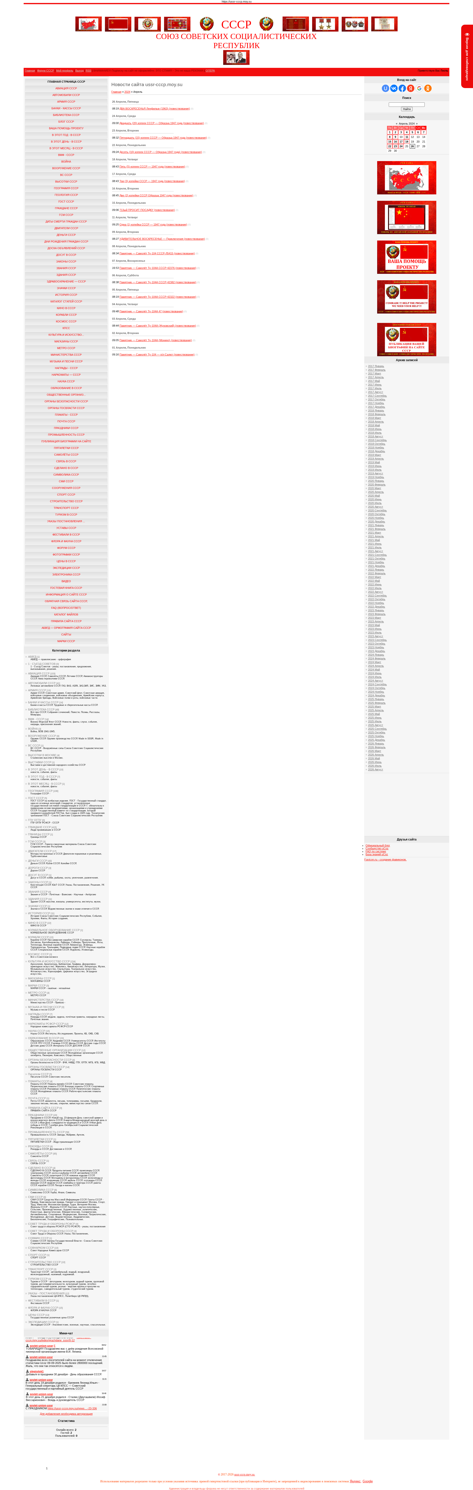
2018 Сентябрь (377, 440)
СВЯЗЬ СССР (37, 1160)
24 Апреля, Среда (124, 115)
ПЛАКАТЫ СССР (38, 1081)
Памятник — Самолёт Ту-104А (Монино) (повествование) (155, 340)
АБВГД (32, 656)
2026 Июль (375, 765)
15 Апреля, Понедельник (129, 202)
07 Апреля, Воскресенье (128, 260)
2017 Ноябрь (376, 403)
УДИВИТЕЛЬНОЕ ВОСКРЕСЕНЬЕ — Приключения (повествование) (162, 238)
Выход (79, 70)
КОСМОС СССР (38, 954)
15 (389, 141)
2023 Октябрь (376, 643)
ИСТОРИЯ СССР (39, 913)
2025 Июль (375, 721)
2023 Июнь (375, 628)
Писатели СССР (38, 1074)
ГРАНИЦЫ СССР (39, 834)
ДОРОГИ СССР (38, 867)
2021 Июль (375, 547)
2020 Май (374, 495)
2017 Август (375, 392)
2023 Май (374, 625)
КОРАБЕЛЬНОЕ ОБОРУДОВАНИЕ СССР (54, 930)
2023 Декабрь (376, 651)
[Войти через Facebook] (402, 88)
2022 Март (374, 577)
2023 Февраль (377, 614)
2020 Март (374, 488)
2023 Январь (376, 610)
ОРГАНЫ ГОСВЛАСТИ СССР (46, 1066)
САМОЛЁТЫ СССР (40, 1153)
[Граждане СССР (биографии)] (236, 63)
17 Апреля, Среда (124, 173)
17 (401, 141)
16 (395, 141)
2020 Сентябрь (377, 510)
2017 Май (374, 380)
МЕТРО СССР (37, 992)
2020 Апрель (376, 491)
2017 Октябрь (376, 399)
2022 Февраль (377, 573)
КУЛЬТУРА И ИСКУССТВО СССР (49, 961)
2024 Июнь (375, 673)
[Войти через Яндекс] (410, 88)
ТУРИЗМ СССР (38, 1278)
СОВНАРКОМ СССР (41, 1247)
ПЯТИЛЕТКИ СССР (40, 1139)
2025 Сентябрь (377, 728)
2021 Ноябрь (376, 562)
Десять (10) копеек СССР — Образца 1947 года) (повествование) (160, 151)
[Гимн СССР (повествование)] (296, 30)
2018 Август (375, 436)
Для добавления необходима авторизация (66, 1413)
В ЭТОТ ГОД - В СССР (42, 776)
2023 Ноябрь (376, 647)
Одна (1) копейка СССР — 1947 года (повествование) (153, 224)
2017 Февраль (377, 369)
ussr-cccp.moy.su (244, 1474)
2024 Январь (376, 654)
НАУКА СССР (36, 1030)
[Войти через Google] (419, 88)
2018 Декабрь (376, 451)
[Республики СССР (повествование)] (177, 23)
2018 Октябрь (376, 443)
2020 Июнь (375, 499)
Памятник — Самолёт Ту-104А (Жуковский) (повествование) (157, 325)
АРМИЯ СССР (37, 690)
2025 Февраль (377, 702)
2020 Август (375, 506)
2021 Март (374, 532)
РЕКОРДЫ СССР (38, 1146)
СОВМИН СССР (38, 1238)
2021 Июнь (375, 543)
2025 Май (374, 713)
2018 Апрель (376, 421)
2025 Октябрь (376, 732)
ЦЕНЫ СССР (36, 1314)
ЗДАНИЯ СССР (38, 898)
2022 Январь (376, 569)
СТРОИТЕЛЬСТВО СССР (44, 1262)
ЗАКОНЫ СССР (38, 882)
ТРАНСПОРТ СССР (40, 1269)
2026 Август (375, 769)
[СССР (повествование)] (88, 30)
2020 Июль (375, 503)
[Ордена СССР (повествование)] (355, 23)
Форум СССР (45, 70)
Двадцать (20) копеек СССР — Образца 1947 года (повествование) (161, 123)
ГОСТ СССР (36, 798)
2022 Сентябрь (377, 595)
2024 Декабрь (376, 695)
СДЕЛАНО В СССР (40, 1167)
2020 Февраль (377, 484)
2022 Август (375, 591)
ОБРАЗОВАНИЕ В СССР (43, 1038)
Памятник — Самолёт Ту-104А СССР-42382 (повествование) (157, 282)
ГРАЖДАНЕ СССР (39, 827)
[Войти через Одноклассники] (428, 88)
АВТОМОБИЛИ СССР (41, 683)
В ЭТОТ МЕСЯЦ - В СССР (44, 783)
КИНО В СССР (37, 922)
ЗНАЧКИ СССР (37, 906)
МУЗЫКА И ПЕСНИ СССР (44, 1007)
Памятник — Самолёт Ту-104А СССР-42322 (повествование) (157, 296)
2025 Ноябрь (376, 736)
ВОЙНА (33, 728)
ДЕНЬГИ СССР (37, 860)
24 (401, 146)
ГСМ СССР (35, 841)
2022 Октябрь (376, 599)
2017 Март (374, 373)
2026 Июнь (375, 762)
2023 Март (374, 617)
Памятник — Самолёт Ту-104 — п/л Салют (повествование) (157, 354)
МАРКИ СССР (37, 985)
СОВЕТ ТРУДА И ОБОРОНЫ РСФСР (51, 1223)
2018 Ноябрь (376, 447)
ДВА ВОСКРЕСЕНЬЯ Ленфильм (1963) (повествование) (154, 108)
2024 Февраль (377, 658)
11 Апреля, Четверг (125, 217)
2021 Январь (376, 525)
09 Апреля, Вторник (125, 231)
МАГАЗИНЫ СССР (39, 978)
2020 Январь (376, 480)
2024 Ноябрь (376, 691)
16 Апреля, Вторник (125, 188)
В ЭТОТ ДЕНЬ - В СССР (43, 769)
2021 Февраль (377, 528)
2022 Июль (375, 588)
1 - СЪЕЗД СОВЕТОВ (41, 663)
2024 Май (374, 669)
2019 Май (374, 462)
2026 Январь (376, 743)
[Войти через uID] (385, 88)
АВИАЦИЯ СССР (39, 673)
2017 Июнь (375, 384)
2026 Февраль (377, 747)
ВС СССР (34, 745)
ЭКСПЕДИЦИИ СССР (41, 1322)
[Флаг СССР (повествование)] (118, 23)
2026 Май (374, 758)
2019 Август (375, 473)
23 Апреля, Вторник (125, 130)
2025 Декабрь (376, 739)
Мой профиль (64, 70)
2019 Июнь (375, 466)
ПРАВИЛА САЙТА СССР (43, 1107)
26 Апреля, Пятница (125, 101)
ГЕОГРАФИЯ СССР (40, 790)
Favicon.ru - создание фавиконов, (385, 859)
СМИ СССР (35, 1196)
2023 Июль (375, 632)
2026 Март (374, 750)
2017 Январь (376, 366)
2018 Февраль (377, 414)
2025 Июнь (375, 717)
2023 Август (375, 636)
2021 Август (375, 551)
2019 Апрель (376, 458)
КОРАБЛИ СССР (38, 937)
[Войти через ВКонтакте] (394, 88)
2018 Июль (375, 432)
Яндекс (355, 1481)
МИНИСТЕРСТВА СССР (43, 999)
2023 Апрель (376, 621)
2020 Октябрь (376, 514)
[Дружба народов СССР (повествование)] (148, 23)
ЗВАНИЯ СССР (38, 891)
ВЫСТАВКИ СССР (39, 762)
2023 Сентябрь (377, 639)
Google (368, 1481)
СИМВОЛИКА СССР (40, 1189)
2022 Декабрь (376, 606)
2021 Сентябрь (377, 554)
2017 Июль (375, 388)
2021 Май (374, 540)
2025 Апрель (376, 710)
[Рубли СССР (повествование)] (384, 30)
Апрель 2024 (407, 123)
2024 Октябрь (376, 688)
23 (395, 146)
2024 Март (374, 662)
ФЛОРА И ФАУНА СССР (43, 1307)
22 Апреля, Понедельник (129, 145)
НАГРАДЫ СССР (38, 1014)
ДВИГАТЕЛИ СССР (40, 851)
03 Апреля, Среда (124, 318)
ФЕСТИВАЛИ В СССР (41, 1300)
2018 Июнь (375, 429)
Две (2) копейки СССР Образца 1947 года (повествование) (156, 195)
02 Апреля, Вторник (125, 333)
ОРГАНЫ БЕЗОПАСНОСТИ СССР (49, 1059)
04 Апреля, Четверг (125, 304)
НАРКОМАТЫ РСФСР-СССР (46, 1023)
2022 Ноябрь (376, 602)
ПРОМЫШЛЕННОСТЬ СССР (46, 1132)
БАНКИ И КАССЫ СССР (43, 702)
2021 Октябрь (376, 558)
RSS (88, 70)
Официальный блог (378, 845)
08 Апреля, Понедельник (129, 246)
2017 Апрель (376, 377)
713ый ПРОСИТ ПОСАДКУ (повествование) (147, 209)
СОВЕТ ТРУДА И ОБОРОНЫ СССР (50, 1230)
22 (389, 146)
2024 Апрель (376, 665)
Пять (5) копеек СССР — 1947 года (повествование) (152, 166)
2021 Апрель (376, 536)
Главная (30, 70)
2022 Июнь (375, 584)
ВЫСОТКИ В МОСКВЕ (42, 755)
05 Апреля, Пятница (125, 289)
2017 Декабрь (376, 406)
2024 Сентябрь (377, 684)
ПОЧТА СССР (37, 1098)
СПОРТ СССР (37, 1254)
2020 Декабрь (376, 521)
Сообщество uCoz (377, 848)
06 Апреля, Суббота (125, 275)
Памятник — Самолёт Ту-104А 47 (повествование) (151, 311)
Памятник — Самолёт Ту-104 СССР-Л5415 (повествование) (157, 253)
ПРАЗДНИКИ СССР (40, 1115)
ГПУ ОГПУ (34, 820)
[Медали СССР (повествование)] (325, 23)
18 (406, 141)
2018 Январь (376, 410)
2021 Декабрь (376, 565)
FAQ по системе (376, 851)
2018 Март (374, 417)
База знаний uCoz (377, 854)
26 (412, 146)
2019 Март (374, 454)
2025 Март (374, 706)
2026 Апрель (376, 754)
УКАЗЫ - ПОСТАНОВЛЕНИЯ (46, 1293)
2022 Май (374, 580)
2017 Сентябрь (377, 395)
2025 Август (375, 725)
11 (406, 136)
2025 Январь (376, 699)
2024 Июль (375, 676)
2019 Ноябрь (376, 477)
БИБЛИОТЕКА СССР (41, 709)
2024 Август (375, 680)
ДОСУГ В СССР (38, 875)
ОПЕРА (210, 70)
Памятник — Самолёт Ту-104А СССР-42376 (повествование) (157, 267)
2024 (127, 91)
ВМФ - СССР (36, 719)
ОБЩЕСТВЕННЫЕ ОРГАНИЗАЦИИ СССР (54, 1050)
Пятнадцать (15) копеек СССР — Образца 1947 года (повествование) (163, 137)
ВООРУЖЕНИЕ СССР (42, 735)
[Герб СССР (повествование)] (206, 30)
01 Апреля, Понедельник (129, 347)
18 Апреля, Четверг (125, 159)
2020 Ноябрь (376, 517)
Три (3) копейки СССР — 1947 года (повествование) (152, 181)
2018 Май (374, 425)
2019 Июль (375, 469)
